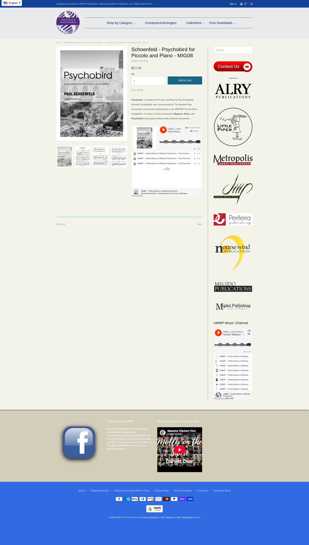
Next (199, 224)
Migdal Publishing (139, 61)
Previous (60, 224)
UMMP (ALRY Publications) (128, 517)
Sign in (233, 3)
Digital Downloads (100, 490)
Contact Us (202, 490)
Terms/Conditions (183, 490)
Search (82, 490)
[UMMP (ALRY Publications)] (68, 32)
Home (58, 42)
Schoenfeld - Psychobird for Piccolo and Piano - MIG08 (126, 42)
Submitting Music (222, 490)
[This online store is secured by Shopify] (154, 511)
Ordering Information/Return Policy (132, 490)
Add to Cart (184, 80)
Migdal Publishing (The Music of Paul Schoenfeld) (83, 42)
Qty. (133, 74)
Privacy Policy (162, 490)
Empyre (196, 517)
